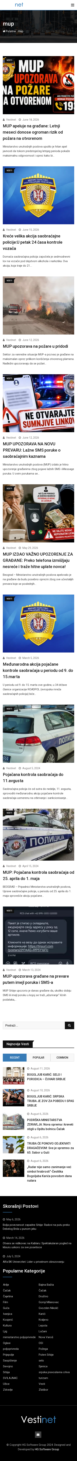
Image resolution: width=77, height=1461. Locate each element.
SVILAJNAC (10, 1378)
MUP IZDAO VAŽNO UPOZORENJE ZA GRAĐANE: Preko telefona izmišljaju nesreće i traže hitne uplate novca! (38, 560)
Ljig (5, 1331)
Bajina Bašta (46, 1284)
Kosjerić (8, 1319)
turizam (43, 1378)
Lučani (43, 1331)
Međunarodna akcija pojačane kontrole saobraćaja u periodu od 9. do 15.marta (38, 670)
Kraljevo (43, 1319)
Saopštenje (10, 1360)
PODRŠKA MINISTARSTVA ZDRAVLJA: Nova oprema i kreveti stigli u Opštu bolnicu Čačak (50, 1124)
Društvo (43, 1296)
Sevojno (8, 1366)
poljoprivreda (11, 1349)
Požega (43, 1349)
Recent (15, 1057)
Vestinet (11, 119)
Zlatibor (43, 1389)
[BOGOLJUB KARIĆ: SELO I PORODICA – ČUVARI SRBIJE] (13, 1076)
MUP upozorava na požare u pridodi (35, 346)
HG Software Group (47, 1449)
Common (62, 1057)
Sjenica (43, 1366)
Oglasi (6, 1343)
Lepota (43, 1325)
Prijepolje (8, 1354)
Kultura (7, 1325)
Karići (42, 1314)
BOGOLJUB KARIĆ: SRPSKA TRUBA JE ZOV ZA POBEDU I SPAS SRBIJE (50, 1101)
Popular (38, 1057)
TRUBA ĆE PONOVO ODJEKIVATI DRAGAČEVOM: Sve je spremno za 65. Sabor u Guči (50, 1148)
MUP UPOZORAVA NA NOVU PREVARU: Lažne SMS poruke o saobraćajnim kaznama (32, 450)
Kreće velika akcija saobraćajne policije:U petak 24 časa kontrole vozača (32, 242)
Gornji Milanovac (49, 1302)
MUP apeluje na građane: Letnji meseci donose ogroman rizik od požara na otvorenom (33, 132)
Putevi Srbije (46, 1354)
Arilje (6, 1284)
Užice (6, 1384)
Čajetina (8, 1296)
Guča (6, 1308)
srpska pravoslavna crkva (54, 1372)
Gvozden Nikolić (48, 1308)
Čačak (7, 1290)
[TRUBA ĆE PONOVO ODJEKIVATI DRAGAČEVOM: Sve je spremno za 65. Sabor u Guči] (13, 1144)
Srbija (6, 1372)
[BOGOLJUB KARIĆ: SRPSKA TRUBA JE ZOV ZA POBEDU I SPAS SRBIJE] (13, 1097)
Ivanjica (7, 1314)
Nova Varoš (46, 1337)
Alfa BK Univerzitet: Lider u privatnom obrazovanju (33, 1261)
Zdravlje (8, 1389)
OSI (41, 1343)
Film (5, 1302)
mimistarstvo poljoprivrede (19, 1337)
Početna (10, 31)
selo (41, 1360)
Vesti (42, 1384)
